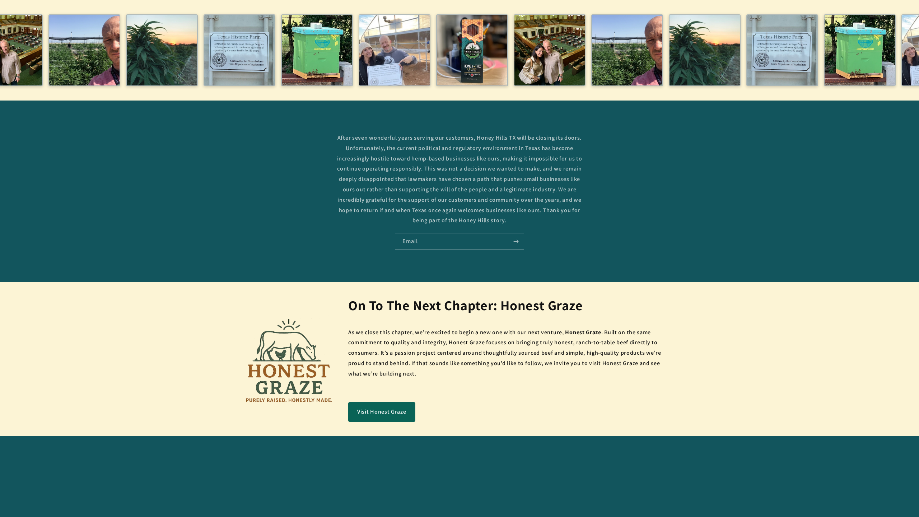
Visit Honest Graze (381, 411)
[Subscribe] (516, 241)
